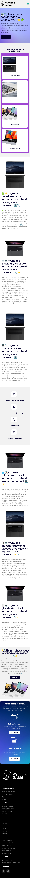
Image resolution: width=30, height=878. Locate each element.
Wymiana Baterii (15, 76)
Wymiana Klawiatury (15, 100)
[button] (28, 4)
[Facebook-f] (3, 871)
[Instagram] (8, 871)
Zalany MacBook (15, 149)
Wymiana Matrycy (14, 124)
